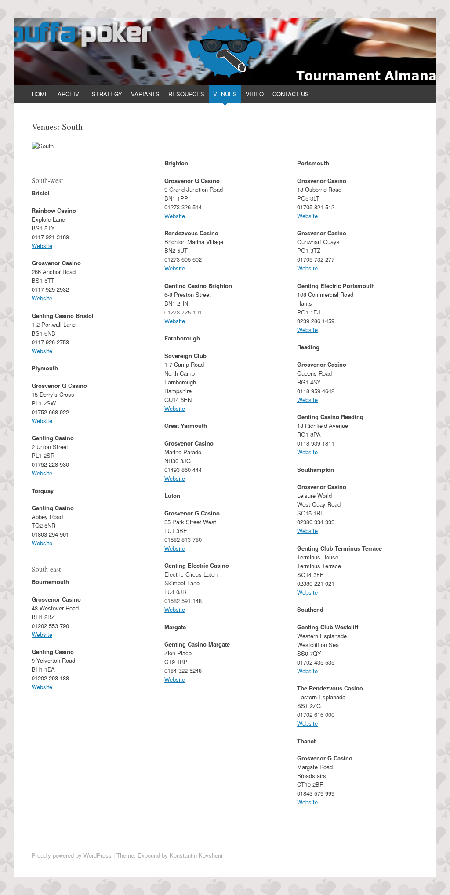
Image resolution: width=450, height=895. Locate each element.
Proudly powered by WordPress (72, 855)
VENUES (225, 94)
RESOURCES (186, 94)
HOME (40, 94)
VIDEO (255, 94)
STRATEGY (107, 94)
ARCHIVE (70, 94)
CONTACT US (290, 94)
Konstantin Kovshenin (197, 855)
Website (42, 245)
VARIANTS (145, 94)
